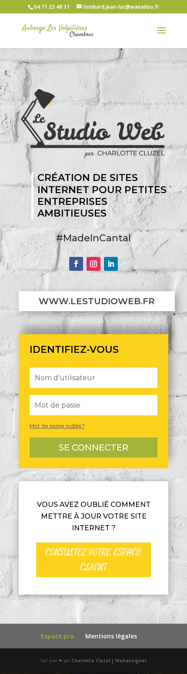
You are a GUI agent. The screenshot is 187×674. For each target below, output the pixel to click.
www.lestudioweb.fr (97, 301)
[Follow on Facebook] (76, 264)
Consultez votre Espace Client (93, 559)
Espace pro (57, 636)
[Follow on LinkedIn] (111, 264)
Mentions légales (111, 636)
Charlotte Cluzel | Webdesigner (109, 661)
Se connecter (93, 447)
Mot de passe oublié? (57, 426)
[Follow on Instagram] (93, 264)
